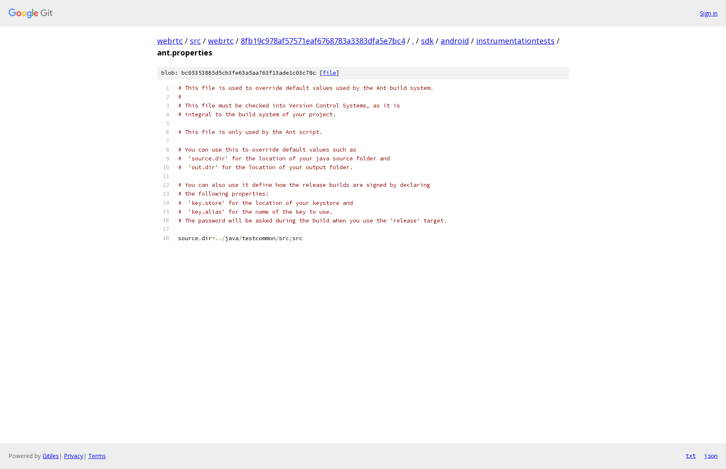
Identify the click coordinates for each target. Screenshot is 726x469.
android (455, 41)
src (195, 41)
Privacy (73, 456)
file (329, 72)
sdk (427, 41)
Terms (97, 456)
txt (691, 455)
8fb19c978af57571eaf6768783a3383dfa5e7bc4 (323, 41)
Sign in (709, 13)
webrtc (170, 41)
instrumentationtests (515, 41)
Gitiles (50, 456)
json (711, 455)
